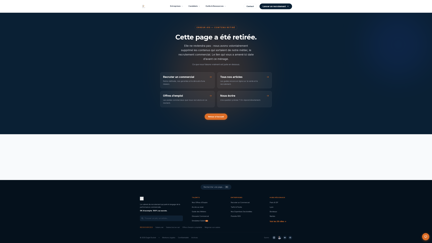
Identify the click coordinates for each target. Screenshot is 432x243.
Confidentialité (183, 237)
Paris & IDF (274, 202)
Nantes (272, 216)
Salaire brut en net (173, 227)
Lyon (271, 207)
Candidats (193, 6)
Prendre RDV (236, 216)
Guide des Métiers (199, 211)
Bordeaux (273, 211)
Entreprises (175, 6)
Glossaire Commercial (200, 216)
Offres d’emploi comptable (192, 227)
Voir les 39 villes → (278, 221)
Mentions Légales (168, 237)
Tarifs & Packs (236, 207)
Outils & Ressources (215, 6)
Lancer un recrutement (274, 6)
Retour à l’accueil (216, 117)
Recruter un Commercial (240, 202)
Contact (250, 6)
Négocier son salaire (212, 227)
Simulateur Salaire (199, 221)
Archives (194, 237)
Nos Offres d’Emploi (199, 202)
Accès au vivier (198, 207)
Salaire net (159, 227)
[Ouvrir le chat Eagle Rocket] (425, 236)
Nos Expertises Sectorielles (241, 211)
